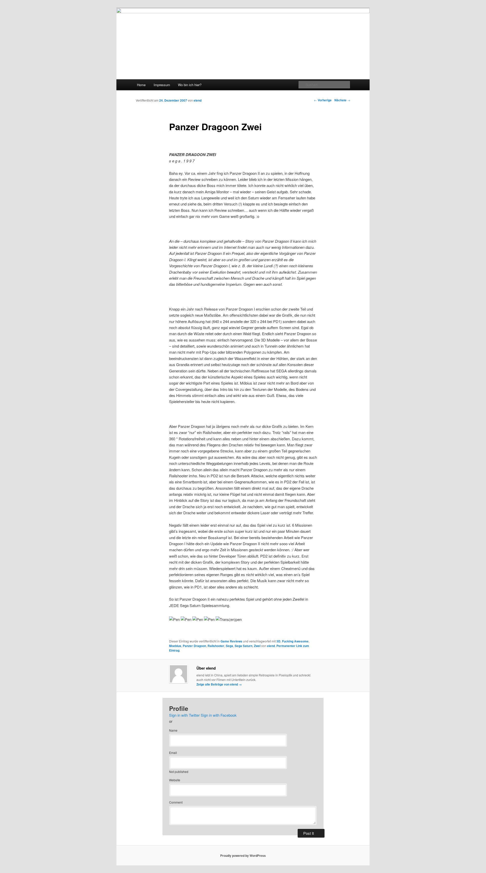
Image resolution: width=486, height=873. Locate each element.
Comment (176, 802)
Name (173, 730)
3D (278, 641)
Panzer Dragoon (194, 645)
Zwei (257, 645)
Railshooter (216, 645)
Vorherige (323, 100)
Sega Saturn (243, 645)
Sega (229, 645)
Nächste (342, 100)
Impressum (162, 84)
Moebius (175, 645)
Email (173, 752)
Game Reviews (231, 641)
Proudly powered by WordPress (243, 855)
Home (141, 84)
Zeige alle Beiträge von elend (219, 684)
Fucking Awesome (295, 641)
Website (174, 780)
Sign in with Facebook (219, 715)
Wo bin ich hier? (189, 84)
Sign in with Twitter (184, 715)
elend (197, 100)
